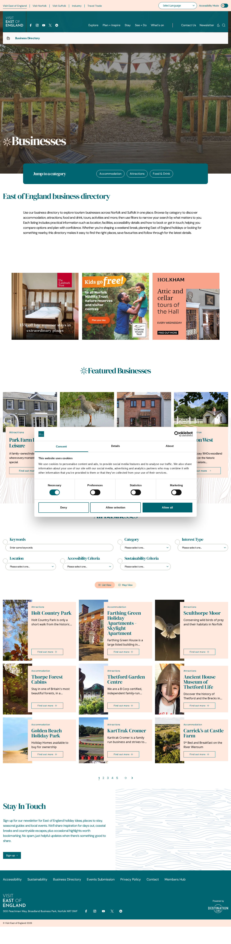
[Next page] (125, 778)
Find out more (27, 470)
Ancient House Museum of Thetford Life (199, 682)
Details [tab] (115, 445)
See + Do (141, 25)
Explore (93, 25)
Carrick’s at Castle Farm (204, 733)
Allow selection (115, 507)
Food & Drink (161, 173)
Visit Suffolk (59, 5)
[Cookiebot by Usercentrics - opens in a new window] (177, 434)
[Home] (8, 38)
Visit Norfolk (40, 5)
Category (132, 539)
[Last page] (132, 778)
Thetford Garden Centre (126, 679)
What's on (157, 25)
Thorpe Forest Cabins (47, 679)
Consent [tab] (61, 446)
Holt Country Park (51, 613)
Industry (77, 5)
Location (16, 558)
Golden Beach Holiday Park (46, 733)
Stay (128, 25)
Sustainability (37, 879)
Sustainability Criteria (141, 558)
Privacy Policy (130, 879)
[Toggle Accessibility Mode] (224, 6)
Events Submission (101, 879)
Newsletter (207, 25)
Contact (153, 879)
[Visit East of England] (14, 22)
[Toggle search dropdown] (223, 25)
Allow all (167, 507)
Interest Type (192, 539)
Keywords (18, 539)
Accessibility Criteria (83, 558)
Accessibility (12, 879)
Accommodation (110, 173)
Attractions (137, 173)
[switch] (95, 492)
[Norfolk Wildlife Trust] (115, 306)
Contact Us (188, 25)
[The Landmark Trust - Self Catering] (45, 306)
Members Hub (175, 879)
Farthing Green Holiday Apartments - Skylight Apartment (124, 623)
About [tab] (170, 445)
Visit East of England (15, 5)
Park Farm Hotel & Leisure (29, 442)
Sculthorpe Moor (202, 613)
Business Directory (67, 879)
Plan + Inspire (111, 25)
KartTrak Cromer (126, 731)
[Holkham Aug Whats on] (185, 306)
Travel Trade (95, 5)
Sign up (10, 855)
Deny (63, 507)
